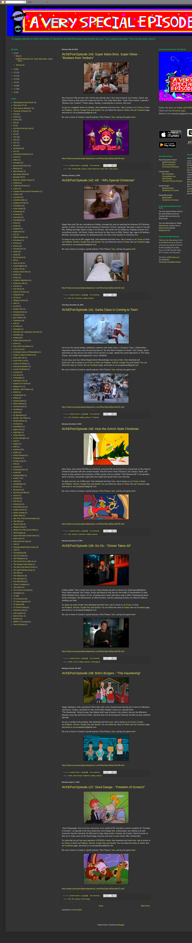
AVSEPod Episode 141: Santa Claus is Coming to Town (100, 309)
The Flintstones (19, 559)
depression (17, 232)
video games (113, 169)
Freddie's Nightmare (21, 280)
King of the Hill (18, 358)
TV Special (95, 417)
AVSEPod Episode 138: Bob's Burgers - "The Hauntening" (101, 673)
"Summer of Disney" (21, 111)
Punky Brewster (19, 470)
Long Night (17, 378)
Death (15, 226)
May (17, 56)
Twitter (126, 110)
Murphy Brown (18, 421)
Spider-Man (17, 516)
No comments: (95, 165)
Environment (18, 257)
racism (15, 472)
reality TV (17, 478)
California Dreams (20, 186)
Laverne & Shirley (20, 364)
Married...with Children (22, 389)
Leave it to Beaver (20, 369)
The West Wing (19, 581)
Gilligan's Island (19, 300)
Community (17, 212)
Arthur (15, 160)
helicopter (17, 329)
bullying (16, 183)
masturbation (18, 395)
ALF (73, 298)
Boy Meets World (19, 174)
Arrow (15, 157)
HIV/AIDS (17, 335)
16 (15, 92)
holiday (85, 298)
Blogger (121, 925)
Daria (15, 223)
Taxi (14, 544)
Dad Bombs (17, 220)
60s (69, 534)
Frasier (16, 278)
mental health (76, 169)
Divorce (16, 246)
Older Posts (145, 906)
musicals (16, 424)
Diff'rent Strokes (19, 237)
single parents (18, 510)
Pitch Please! (167, 179)
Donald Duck (18, 249)
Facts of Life (17, 263)
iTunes (140, 107)
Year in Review (19, 625)
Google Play (85, 110)
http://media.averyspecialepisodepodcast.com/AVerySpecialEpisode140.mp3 (93, 524)
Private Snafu (18, 461)
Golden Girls (18, 309)
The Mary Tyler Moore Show (24, 567)
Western (16, 619)
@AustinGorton (168, 188)
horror (15, 343)
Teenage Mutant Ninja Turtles (24, 547)
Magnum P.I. (18, 387)
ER (14, 260)
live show (17, 375)
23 (15, 69)
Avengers (17, 163)
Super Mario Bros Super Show (98, 169)
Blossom (16, 168)
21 (15, 76)
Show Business (19, 507)
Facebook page (178, 110)
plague (16, 444)
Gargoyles (17, 295)
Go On (75, 662)
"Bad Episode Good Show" (23, 103)
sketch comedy (19, 513)
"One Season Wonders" (22, 108)
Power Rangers (19, 455)
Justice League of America (23, 355)
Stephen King (18, 527)
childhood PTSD (19, 203)
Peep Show (17, 435)
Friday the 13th (19, 283)
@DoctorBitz (167, 198)
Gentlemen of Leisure (170, 190)
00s (14, 114)
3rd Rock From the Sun (22, 128)
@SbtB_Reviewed (173, 257)
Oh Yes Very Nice (168, 165)
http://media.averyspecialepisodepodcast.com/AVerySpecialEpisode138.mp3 (93, 765)
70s (69, 417)
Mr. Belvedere (18, 415)
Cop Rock (17, 217)
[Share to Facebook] (112, 165)
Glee (15, 303)
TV (14, 596)
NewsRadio (17, 427)
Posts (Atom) (77, 910)
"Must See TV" (18, 105)
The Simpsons (18, 576)
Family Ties (17, 269)
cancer (16, 189)
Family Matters (18, 266)
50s (14, 131)
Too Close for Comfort (21, 590)
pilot (15, 441)
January (19, 65)
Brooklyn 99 (17, 177)
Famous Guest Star (20, 272)
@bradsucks (163, 226)
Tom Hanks (17, 587)
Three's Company (20, 584)
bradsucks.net (164, 230)
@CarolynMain (168, 174)
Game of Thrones (20, 292)
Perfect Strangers (20, 438)
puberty (16, 467)
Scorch (16, 496)
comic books (18, 209)
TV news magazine (20, 602)
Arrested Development (22, 154)
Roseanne (17, 490)
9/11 (15, 143)
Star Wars (17, 521)
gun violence (18, 318)
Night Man (17, 432)
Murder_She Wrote (20, 418)
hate (15, 323)
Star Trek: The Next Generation (25, 518)
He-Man (16, 326)
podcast (84, 169)
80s (69, 298)
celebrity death (19, 200)
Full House (17, 289)
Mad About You (19, 381)
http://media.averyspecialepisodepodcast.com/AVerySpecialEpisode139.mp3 (93, 651)
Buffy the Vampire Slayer (22, 180)
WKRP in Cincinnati (20, 622)
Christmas (78, 298)
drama (15, 252)
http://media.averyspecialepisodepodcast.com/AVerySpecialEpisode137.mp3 (93, 889)
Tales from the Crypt (21, 541)
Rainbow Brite (18, 475)
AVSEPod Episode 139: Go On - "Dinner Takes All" (96, 545)
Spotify (97, 110)
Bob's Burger (77, 775)
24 (15, 53)
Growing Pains (19, 312)
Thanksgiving (95, 662)
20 (15, 79)
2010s (70, 662)
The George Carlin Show (22, 564)
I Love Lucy (17, 349)
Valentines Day (19, 610)
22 (15, 72)
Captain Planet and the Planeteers (26, 191)
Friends (16, 286)
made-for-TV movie (20, 384)
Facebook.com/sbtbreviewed (170, 262)
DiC (73, 899)
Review (16, 487)
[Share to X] (110, 165)
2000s (15, 117)
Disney (16, 243)
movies (16, 412)
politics (16, 452)
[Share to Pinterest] (115, 165)
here (118, 107)
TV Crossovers (19, 599)
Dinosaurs (17, 240)
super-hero (17, 538)
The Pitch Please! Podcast (172, 181)
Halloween (86, 775)
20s (14, 123)
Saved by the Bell (20, 493)
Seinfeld (16, 498)
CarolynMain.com (169, 176)
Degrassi (16, 229)
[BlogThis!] (107, 165)
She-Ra (16, 501)
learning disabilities (20, 366)
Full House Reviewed (170, 167)
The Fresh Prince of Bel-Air (23, 561)
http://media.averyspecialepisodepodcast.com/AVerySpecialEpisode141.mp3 (93, 407)
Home (101, 906)
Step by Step (18, 524)
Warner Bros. (18, 616)
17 (15, 89)
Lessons (16, 372)
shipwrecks (17, 504)
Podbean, (69, 110)
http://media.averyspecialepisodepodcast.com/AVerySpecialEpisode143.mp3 (93, 158)
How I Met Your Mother (22, 346)
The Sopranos (18, 579)
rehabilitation (18, 484)
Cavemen (17, 197)
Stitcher (76, 110)
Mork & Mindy (18, 404)
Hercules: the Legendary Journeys (26, 332)
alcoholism (17, 148)
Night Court (17, 430)
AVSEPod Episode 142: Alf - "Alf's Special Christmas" (98, 180)
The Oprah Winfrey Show (22, 570)
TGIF (15, 550)
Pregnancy (17, 458)
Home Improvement (20, 341)
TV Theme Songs (20, 607)
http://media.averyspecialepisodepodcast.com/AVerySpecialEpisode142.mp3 (93, 288)
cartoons (75, 534)
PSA (15, 464)
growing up (17, 315)
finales (15, 275)
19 (15, 82)
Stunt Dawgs (85, 899)
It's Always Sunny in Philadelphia (25, 352)
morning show (18, 406)
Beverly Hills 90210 (20, 166)
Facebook (141, 110)
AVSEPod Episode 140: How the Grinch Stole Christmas (100, 429)
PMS (15, 447)
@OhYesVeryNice (169, 162)
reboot (15, 481)
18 (15, 86)
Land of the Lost (19, 361)
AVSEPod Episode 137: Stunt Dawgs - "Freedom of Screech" (103, 787)
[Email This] (104, 165)
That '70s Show (19, 556)
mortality (16, 409)
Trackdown (17, 593)
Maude (16, 398)
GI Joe (15, 298)
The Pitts (16, 573)
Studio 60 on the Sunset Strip (24, 530)
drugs (15, 255)
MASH (15, 392)
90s (69, 169)
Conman (16, 214)
